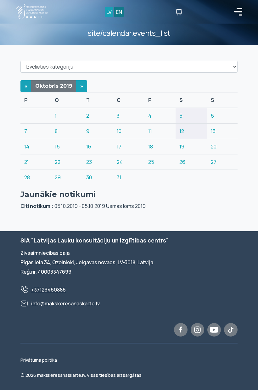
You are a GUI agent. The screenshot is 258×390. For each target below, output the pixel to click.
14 (26, 146)
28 (27, 177)
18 (150, 146)
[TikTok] (231, 330)
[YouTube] (214, 330)
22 (57, 162)
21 (26, 162)
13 (213, 131)
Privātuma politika (38, 360)
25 (151, 162)
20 (213, 146)
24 (120, 162)
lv (109, 11)
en (119, 11)
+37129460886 (48, 289)
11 (150, 131)
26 (182, 162)
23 (89, 162)
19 (181, 146)
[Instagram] (197, 330)
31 (119, 177)
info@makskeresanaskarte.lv (65, 303)
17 (119, 146)
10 (119, 131)
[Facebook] (181, 330)
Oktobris (53, 86)
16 (88, 146)
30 (89, 177)
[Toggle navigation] (238, 12)
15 (57, 146)
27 (213, 162)
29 (58, 177)
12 (181, 131)
